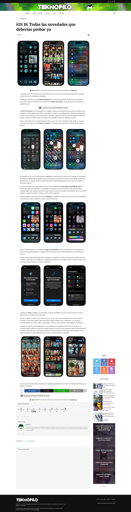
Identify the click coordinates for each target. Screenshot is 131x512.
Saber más (73, 90)
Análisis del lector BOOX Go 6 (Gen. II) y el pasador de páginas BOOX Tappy (107, 385)
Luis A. (20, 34)
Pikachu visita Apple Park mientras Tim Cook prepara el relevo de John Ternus (106, 403)
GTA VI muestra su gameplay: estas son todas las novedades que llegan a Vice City (107, 397)
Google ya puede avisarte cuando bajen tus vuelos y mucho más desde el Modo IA (106, 391)
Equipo (108, 499)
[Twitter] (108, 1)
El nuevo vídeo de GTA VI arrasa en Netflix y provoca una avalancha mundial (107, 409)
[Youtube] (112, 1)
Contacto (113, 499)
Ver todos (103, 486)
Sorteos (98, 499)
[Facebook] (110, 1)
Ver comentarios (25, 416)
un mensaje (36, 509)
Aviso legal (103, 499)
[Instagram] (114, 1)
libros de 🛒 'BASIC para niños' (32, 428)
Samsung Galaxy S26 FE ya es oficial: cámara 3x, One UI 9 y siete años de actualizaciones (106, 414)
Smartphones (23, 18)
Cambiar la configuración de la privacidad (106, 503)
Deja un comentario (29, 441)
